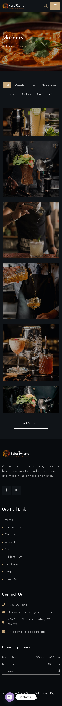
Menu (8, 549)
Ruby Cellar (31, 238)
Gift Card (11, 564)
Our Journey (13, 527)
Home (9, 46)
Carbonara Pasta (31, 407)
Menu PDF (15, 556)
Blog (8, 571)
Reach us (11, 579)
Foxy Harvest (31, 299)
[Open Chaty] (9, 697)
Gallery (10, 534)
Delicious (31, 129)
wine (31, 126)
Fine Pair (31, 176)
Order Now (12, 542)
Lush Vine (31, 360)
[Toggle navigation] (55, 6)
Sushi (31, 404)
